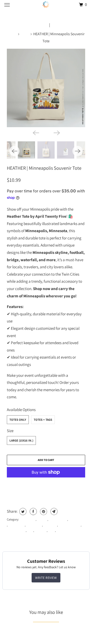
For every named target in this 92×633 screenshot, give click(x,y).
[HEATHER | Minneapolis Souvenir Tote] (46, 88)
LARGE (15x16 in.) (21, 440)
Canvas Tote (28, 519)
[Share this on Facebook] (33, 511)
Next (55, 24)
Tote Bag (41, 531)
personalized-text (70, 525)
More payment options (46, 485)
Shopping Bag (16, 531)
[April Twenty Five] (46, 4)
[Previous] (35, 132)
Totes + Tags (43, 420)
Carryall (42, 519)
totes (51, 531)
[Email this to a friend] (53, 511)
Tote (30, 531)
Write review (46, 578)
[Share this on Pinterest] (43, 511)
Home (12, 33)
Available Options (21, 409)
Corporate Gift (58, 519)
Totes (25, 33)
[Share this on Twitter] (22, 511)
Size (10, 430)
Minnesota (50, 525)
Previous (40, 24)
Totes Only (17, 420)
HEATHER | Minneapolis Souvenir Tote (44, 168)
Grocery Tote (16, 525)
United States (64, 531)
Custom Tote (76, 519)
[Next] (56, 132)
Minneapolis (34, 525)
